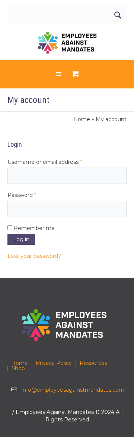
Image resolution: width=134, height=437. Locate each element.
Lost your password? (34, 256)
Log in (21, 239)
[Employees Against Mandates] (67, 43)
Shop (18, 368)
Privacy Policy (54, 363)
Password (33, 194)
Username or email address (56, 161)
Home (81, 119)
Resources (93, 363)
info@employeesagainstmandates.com (73, 389)
